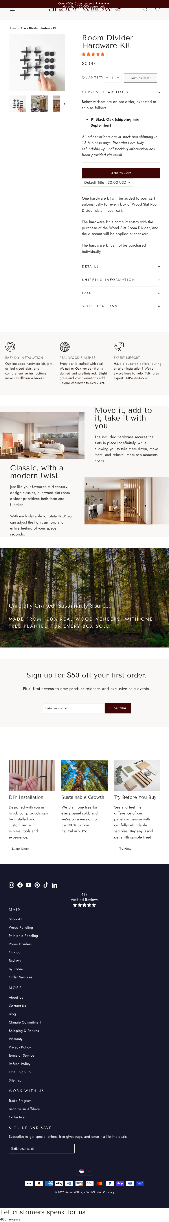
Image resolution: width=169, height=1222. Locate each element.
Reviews (15, 960)
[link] (84, 3)
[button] (94, 54)
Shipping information (108, 280)
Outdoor (15, 952)
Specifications (100, 306)
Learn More (20, 849)
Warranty (15, 1038)
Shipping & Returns (24, 1030)
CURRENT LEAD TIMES (105, 92)
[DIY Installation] (32, 775)
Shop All (15, 919)
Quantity (93, 77)
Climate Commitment (25, 1022)
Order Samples (20, 977)
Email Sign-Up (20, 1071)
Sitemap (15, 1080)
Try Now (125, 849)
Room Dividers (20, 944)
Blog (12, 1013)
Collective (16, 1117)
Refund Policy (20, 1063)
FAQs (87, 293)
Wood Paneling (21, 927)
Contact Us (17, 1005)
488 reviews (10, 1219)
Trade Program (20, 1100)
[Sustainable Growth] (84, 775)
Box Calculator (140, 78)
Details (90, 266)
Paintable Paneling (23, 935)
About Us (16, 997)
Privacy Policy (20, 1047)
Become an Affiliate (24, 1109)
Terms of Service (21, 1055)
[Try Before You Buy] (137, 775)
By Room (16, 968)
